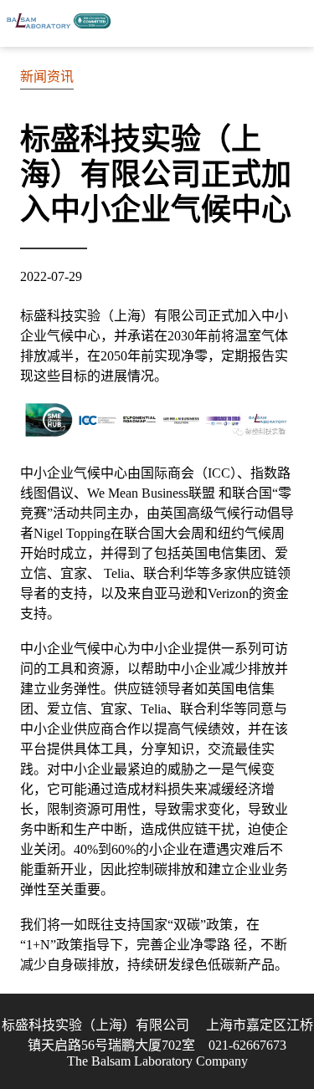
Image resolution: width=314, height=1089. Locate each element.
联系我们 (251, 23)
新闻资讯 (47, 76)
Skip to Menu (293, 23)
